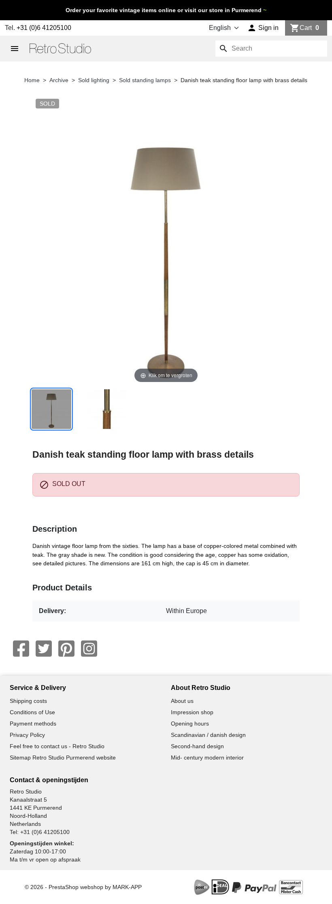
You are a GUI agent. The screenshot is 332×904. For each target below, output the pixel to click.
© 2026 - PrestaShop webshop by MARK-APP (83, 887)
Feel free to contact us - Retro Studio (57, 746)
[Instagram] (89, 648)
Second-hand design (197, 746)
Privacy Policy (27, 735)
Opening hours (190, 723)
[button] (263, 28)
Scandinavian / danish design (208, 735)
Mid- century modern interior (207, 757)
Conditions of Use (32, 712)
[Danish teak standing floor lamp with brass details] (51, 409)
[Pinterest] (66, 648)
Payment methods (33, 723)
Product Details (62, 587)
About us (182, 701)
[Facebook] (21, 648)
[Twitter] (44, 648)
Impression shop (192, 712)
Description (54, 528)
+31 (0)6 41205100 (44, 27)
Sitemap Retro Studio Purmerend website (63, 757)
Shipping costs (28, 701)
